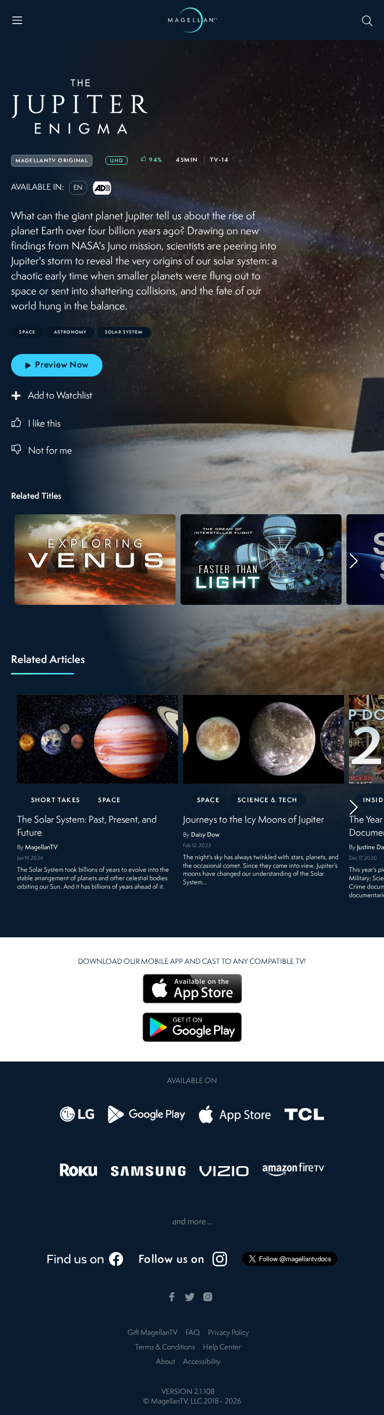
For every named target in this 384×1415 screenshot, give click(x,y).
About (165, 1362)
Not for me (50, 451)
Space (109, 800)
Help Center (222, 1347)
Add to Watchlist (60, 397)
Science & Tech (268, 800)
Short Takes (55, 800)
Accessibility (201, 1362)
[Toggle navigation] (17, 20)
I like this (44, 424)
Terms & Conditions (165, 1347)
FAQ (193, 1333)
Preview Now (61, 365)
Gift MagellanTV (153, 1333)
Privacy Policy (228, 1333)
